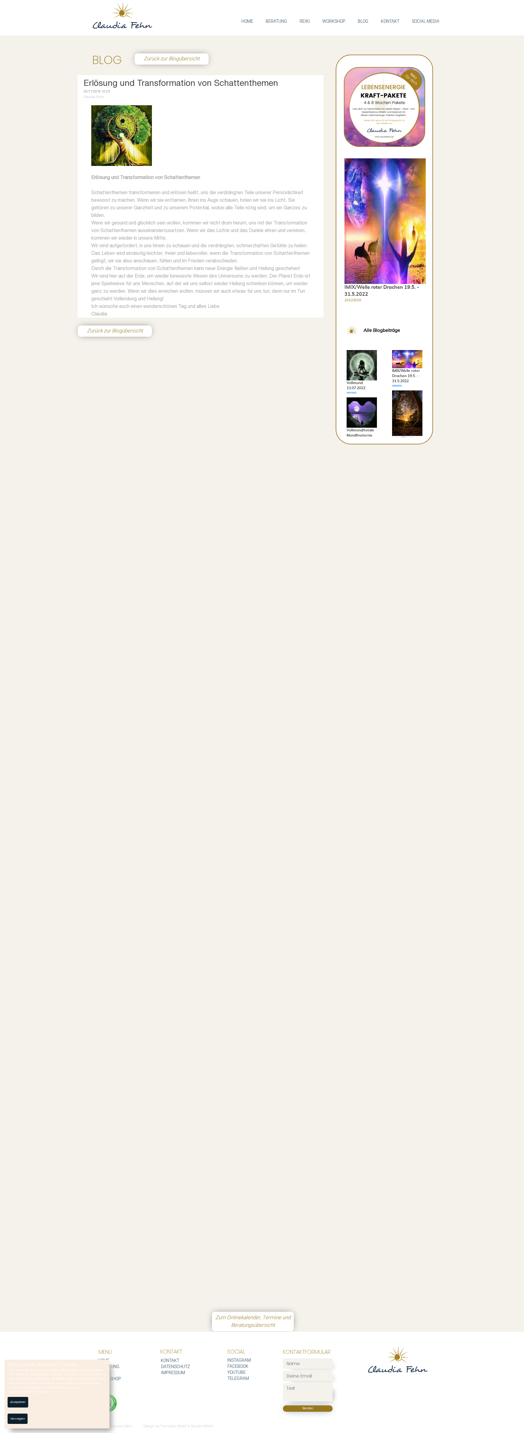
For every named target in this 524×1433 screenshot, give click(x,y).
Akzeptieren (18, 1402)
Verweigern (17, 1418)
